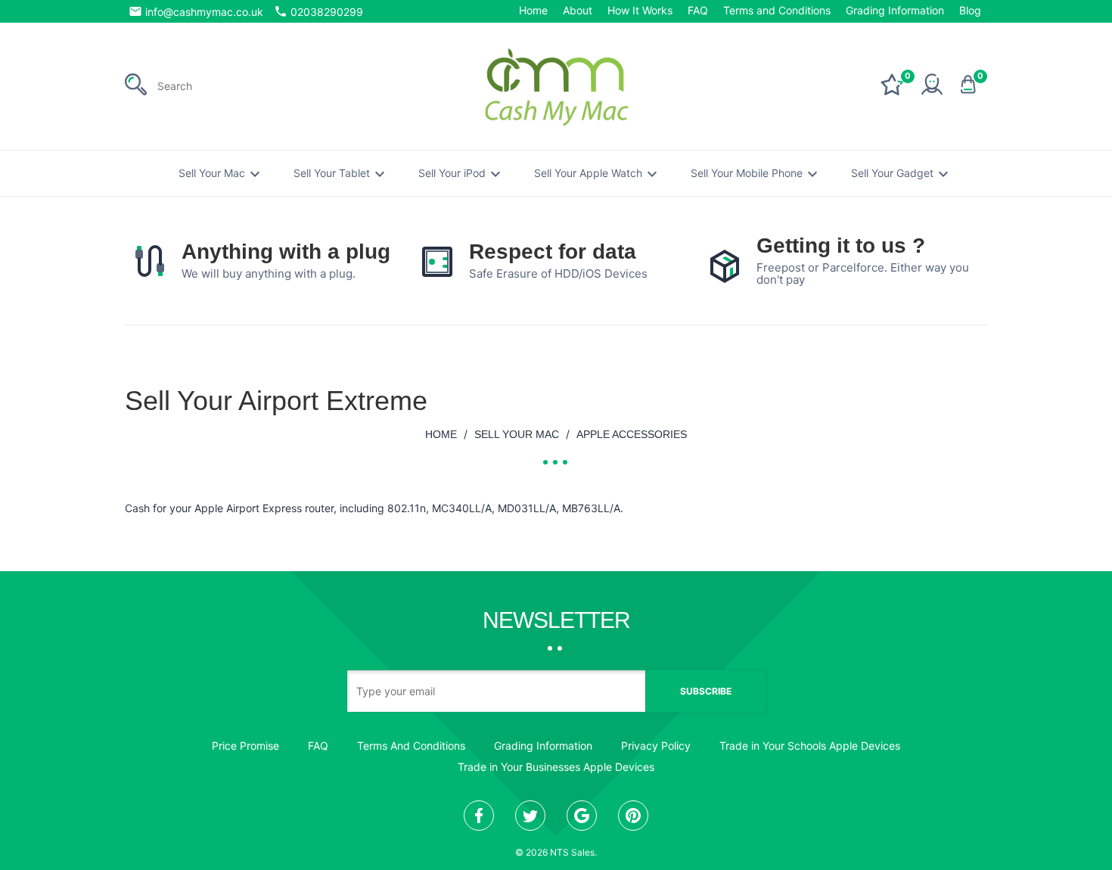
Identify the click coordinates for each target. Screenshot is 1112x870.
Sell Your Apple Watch (597, 174)
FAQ (698, 10)
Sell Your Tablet (341, 174)
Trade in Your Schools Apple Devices (809, 745)
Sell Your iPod (461, 174)
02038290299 (318, 11)
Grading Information (895, 10)
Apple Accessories (631, 434)
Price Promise (245, 745)
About (577, 10)
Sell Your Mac (221, 174)
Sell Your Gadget (901, 174)
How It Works (639, 10)
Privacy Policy (656, 745)
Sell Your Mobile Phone (756, 174)
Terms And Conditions (411, 745)
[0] (892, 91)
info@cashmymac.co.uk (196, 11)
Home (533, 10)
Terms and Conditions (777, 10)
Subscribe (705, 691)
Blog (970, 10)
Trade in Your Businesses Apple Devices (556, 766)
